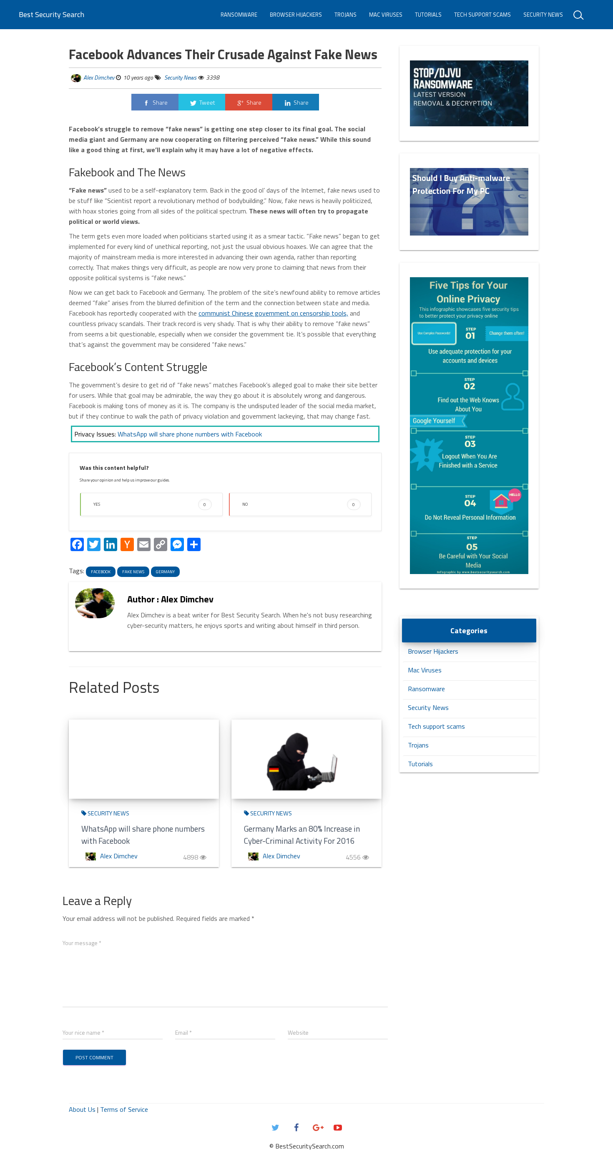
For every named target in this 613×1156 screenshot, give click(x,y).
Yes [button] (149, 504)
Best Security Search (51, 14)
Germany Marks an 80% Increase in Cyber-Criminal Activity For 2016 (302, 834)
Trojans (345, 14)
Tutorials (428, 14)
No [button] (298, 504)
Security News (543, 14)
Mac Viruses (385, 14)
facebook (101, 572)
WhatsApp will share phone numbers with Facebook (190, 434)
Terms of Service (124, 1109)
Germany (165, 572)
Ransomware (239, 14)
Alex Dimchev (98, 77)
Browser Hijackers (296, 14)
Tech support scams (482, 14)
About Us (82, 1109)
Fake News (133, 572)
